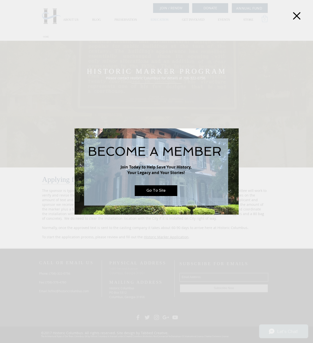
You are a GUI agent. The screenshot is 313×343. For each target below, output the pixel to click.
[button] (297, 16)
